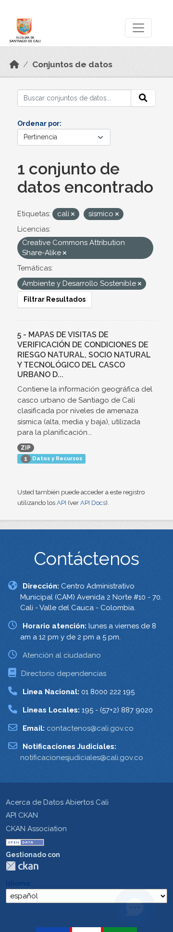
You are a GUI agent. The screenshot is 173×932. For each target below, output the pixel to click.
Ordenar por (38, 123)
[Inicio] (14, 64)
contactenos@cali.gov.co (90, 728)
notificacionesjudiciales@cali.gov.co (81, 757)
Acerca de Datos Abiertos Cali (57, 802)
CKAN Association (36, 828)
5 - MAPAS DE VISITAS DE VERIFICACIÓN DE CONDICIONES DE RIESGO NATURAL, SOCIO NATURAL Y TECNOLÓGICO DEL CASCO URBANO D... (84, 354)
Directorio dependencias (63, 673)
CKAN (22, 866)
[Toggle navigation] (138, 27)
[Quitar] (72, 214)
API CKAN (22, 815)
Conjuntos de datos (72, 64)
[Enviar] (143, 98)
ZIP (26, 447)
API (61, 502)
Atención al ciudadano (62, 655)
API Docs (93, 502)
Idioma (18, 883)
